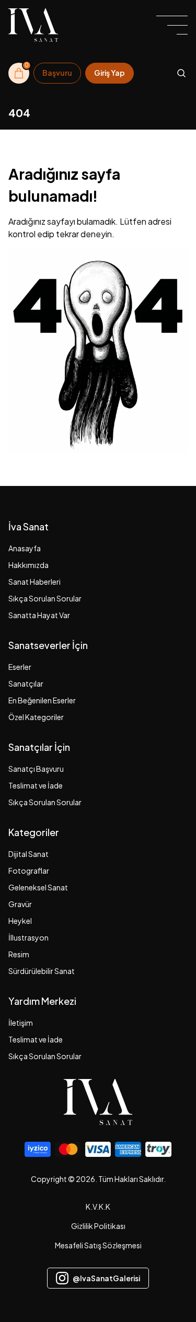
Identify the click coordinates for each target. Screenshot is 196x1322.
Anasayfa (24, 548)
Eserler (19, 666)
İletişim (20, 1022)
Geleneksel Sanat (38, 887)
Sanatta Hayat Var (39, 615)
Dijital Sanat (28, 854)
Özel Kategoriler (36, 717)
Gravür (20, 904)
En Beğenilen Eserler (42, 700)
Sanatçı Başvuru (36, 768)
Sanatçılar (25, 683)
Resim (18, 954)
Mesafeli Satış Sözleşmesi (98, 1245)
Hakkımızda (28, 565)
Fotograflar (28, 870)
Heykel (20, 920)
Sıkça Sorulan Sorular (45, 598)
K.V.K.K (98, 1206)
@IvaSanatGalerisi (106, 1278)
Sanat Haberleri (34, 581)
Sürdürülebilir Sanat (41, 971)
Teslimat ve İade (35, 785)
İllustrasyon (28, 937)
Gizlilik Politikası (98, 1226)
